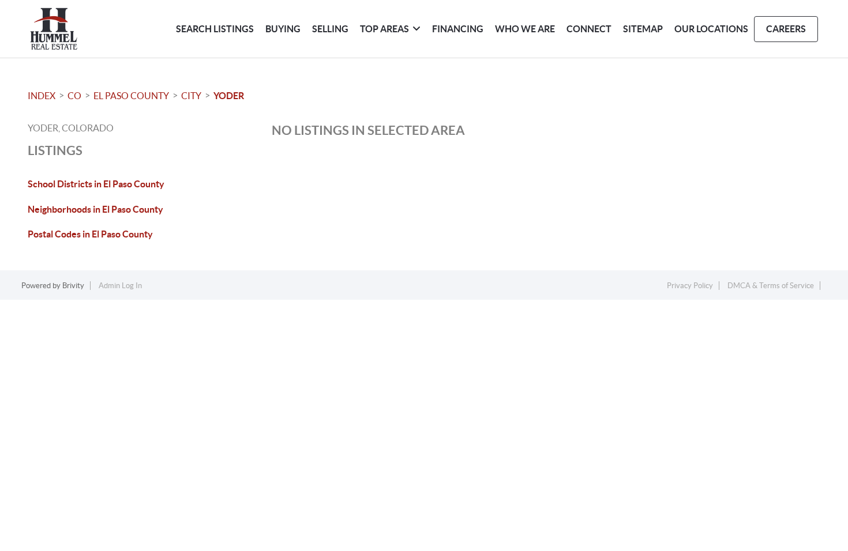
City (191, 95)
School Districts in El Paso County (96, 184)
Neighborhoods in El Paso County (95, 209)
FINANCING (457, 29)
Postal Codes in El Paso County (90, 234)
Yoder (228, 95)
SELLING (330, 29)
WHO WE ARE (525, 29)
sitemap (643, 29)
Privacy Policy (690, 285)
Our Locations (711, 29)
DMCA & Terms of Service (770, 285)
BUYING (283, 29)
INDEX (41, 95)
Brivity (73, 285)
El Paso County (131, 95)
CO (74, 95)
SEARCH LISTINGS (215, 29)
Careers (786, 29)
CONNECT (588, 29)
